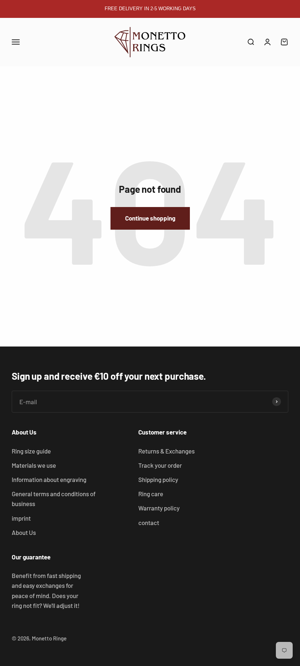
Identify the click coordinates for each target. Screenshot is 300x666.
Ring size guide (31, 451)
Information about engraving (49, 479)
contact (148, 522)
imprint (21, 518)
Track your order (160, 465)
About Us (24, 532)
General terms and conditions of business (53, 498)
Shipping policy (158, 479)
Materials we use (34, 465)
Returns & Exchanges (166, 451)
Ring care (150, 493)
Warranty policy (159, 508)
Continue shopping (150, 218)
